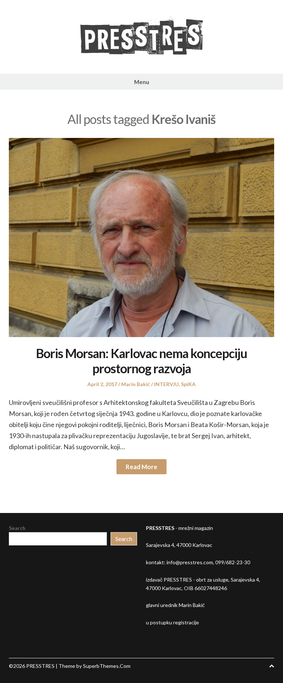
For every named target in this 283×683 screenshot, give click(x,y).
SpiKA (188, 384)
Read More (141, 467)
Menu (141, 82)
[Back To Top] (271, 666)
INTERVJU (166, 384)
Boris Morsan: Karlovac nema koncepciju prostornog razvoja (141, 361)
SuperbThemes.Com (106, 666)
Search (17, 528)
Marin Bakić (135, 384)
